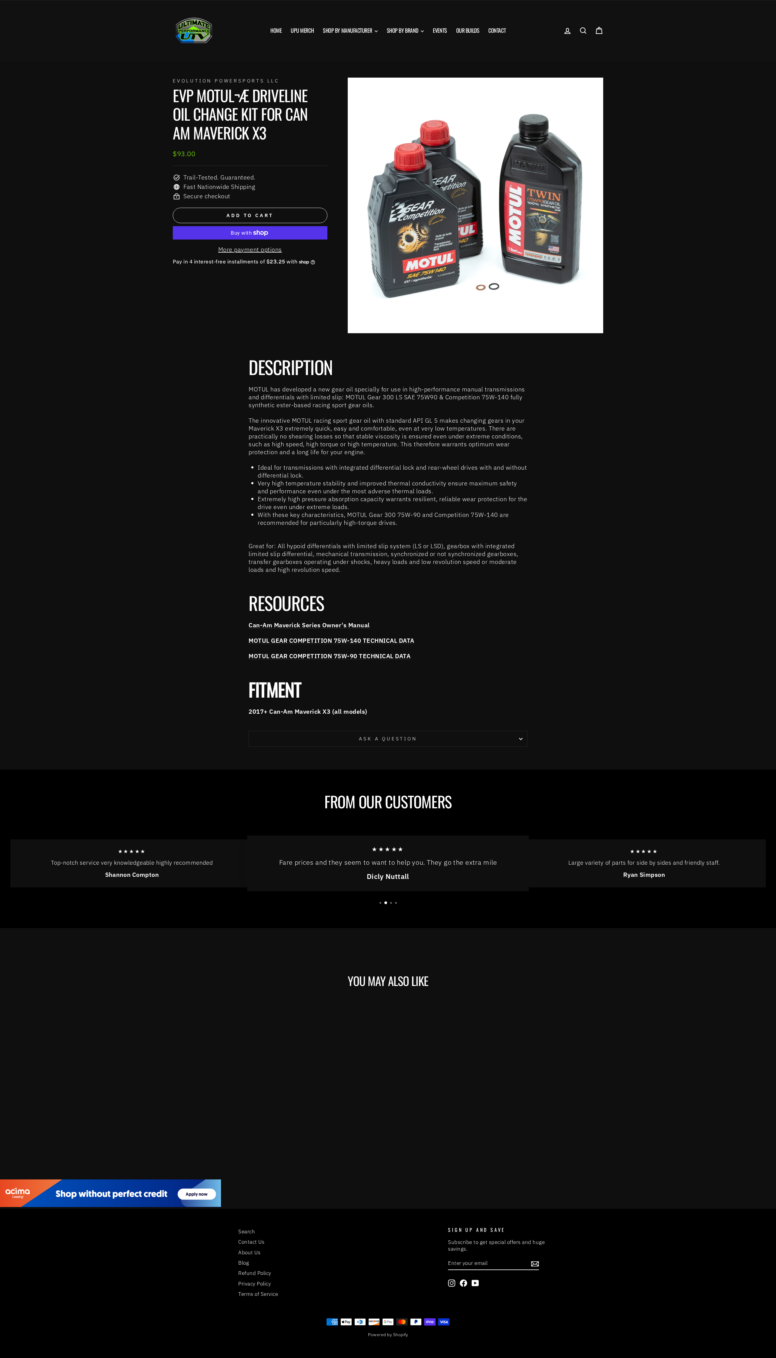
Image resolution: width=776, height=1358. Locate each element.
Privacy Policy (254, 1283)
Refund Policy (254, 1273)
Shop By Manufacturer (348, 30)
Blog (243, 1262)
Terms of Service (258, 1294)
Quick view (224, 1098)
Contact (497, 30)
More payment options (250, 249)
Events (440, 30)
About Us (249, 1252)
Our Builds (468, 30)
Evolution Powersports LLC (226, 81)
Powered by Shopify (388, 1334)
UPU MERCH (302, 30)
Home (276, 30)
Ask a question (388, 739)
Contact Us (251, 1242)
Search (246, 1231)
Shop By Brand (403, 30)
